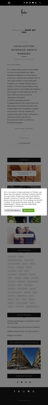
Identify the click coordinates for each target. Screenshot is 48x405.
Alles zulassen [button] (28, 210)
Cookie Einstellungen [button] (12, 210)
